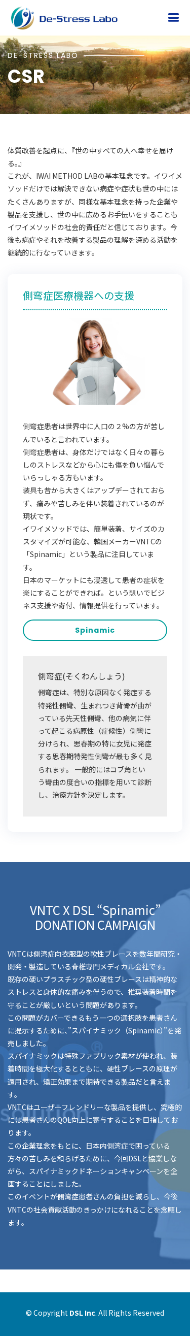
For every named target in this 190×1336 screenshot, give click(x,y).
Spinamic (95, 630)
